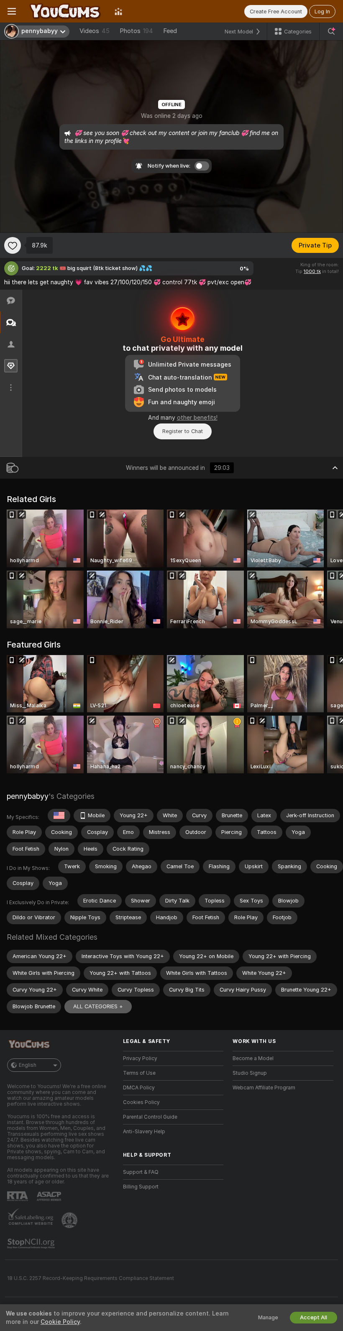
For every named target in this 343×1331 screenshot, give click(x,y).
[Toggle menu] (11, 11)
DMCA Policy (139, 1088)
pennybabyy (28, 796)
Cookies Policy (141, 1102)
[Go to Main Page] (65, 11)
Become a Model (253, 1058)
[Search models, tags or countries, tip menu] (331, 31)
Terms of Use (139, 1073)
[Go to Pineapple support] (70, 1220)
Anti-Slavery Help (144, 1132)
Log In (322, 11)
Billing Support (141, 1187)
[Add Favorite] (12, 245)
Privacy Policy (140, 1058)
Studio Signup (250, 1073)
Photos (136, 31)
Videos (94, 31)
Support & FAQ (141, 1172)
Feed (170, 31)
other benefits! (197, 417)
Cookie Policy (60, 1321)
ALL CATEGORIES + (98, 1006)
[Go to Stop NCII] (31, 1244)
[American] (59, 815)
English (27, 1065)
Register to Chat (182, 431)
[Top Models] (118, 11)
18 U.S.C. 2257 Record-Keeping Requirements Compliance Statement (90, 1278)
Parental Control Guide (150, 1117)
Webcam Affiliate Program (264, 1088)
